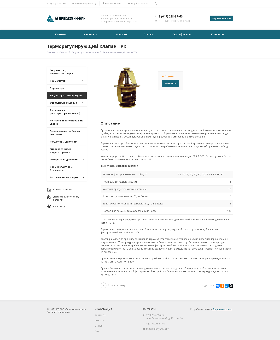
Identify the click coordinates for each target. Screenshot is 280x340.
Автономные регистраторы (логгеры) (65, 111)
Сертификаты (181, 34)
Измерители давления (64, 159)
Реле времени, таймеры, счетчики (65, 133)
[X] (231, 286)
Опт (97, 331)
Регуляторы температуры (85, 52)
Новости (121, 34)
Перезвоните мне (221, 18)
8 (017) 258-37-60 (170, 16)
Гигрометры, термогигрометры (61, 72)
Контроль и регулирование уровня (66, 122)
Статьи (148, 34)
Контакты (217, 34)
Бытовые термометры (64, 177)
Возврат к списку (116, 285)
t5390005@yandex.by (85, 3)
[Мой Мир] (227, 286)
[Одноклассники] (222, 286)
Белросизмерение (222, 309)
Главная (60, 34)
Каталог (89, 34)
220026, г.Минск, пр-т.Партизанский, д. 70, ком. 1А (164, 316)
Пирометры (57, 88)
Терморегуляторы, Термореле (61, 168)
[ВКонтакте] (218, 286)
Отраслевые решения (63, 102)
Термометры (58, 80)
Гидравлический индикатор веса (60, 150)
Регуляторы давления (63, 141)
